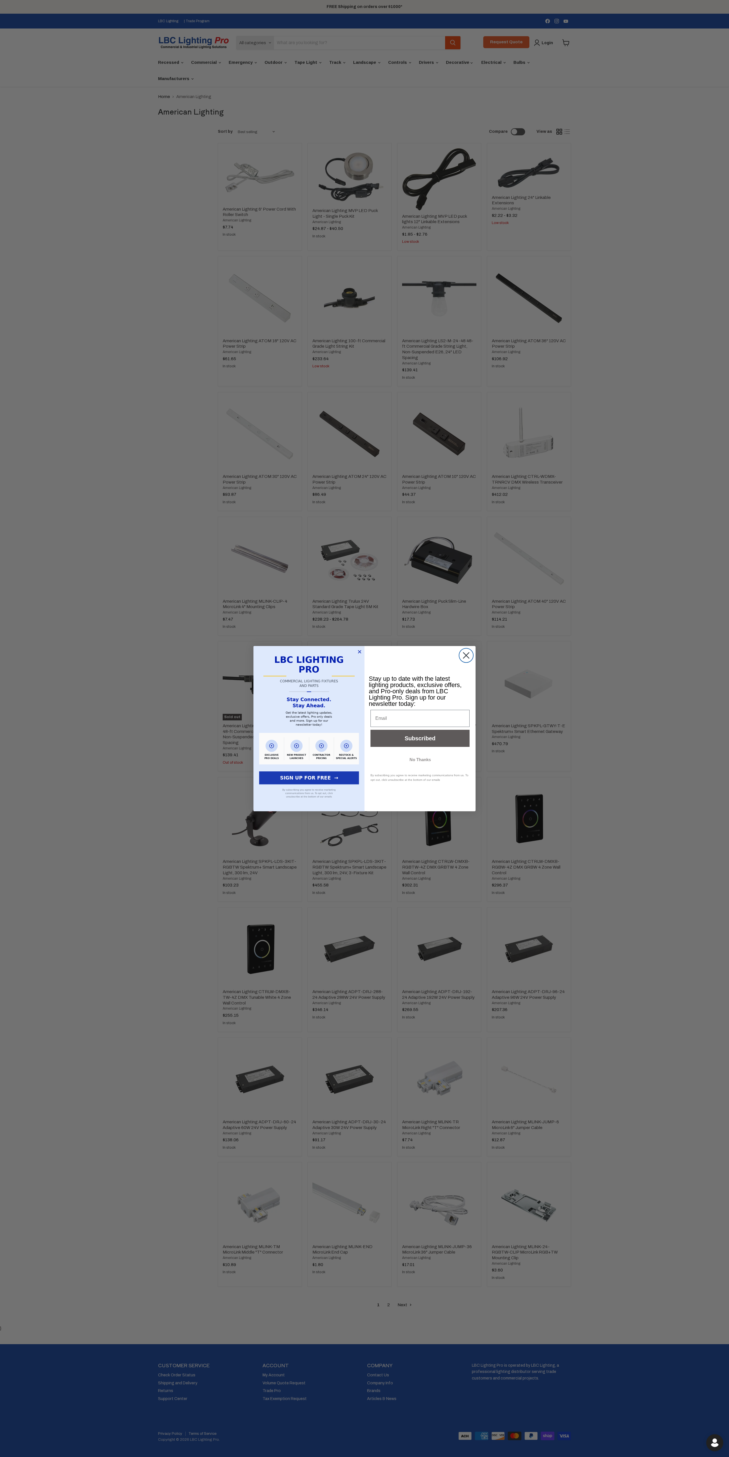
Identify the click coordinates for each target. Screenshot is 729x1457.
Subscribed (420, 738)
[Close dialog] (466, 655)
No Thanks (420, 759)
